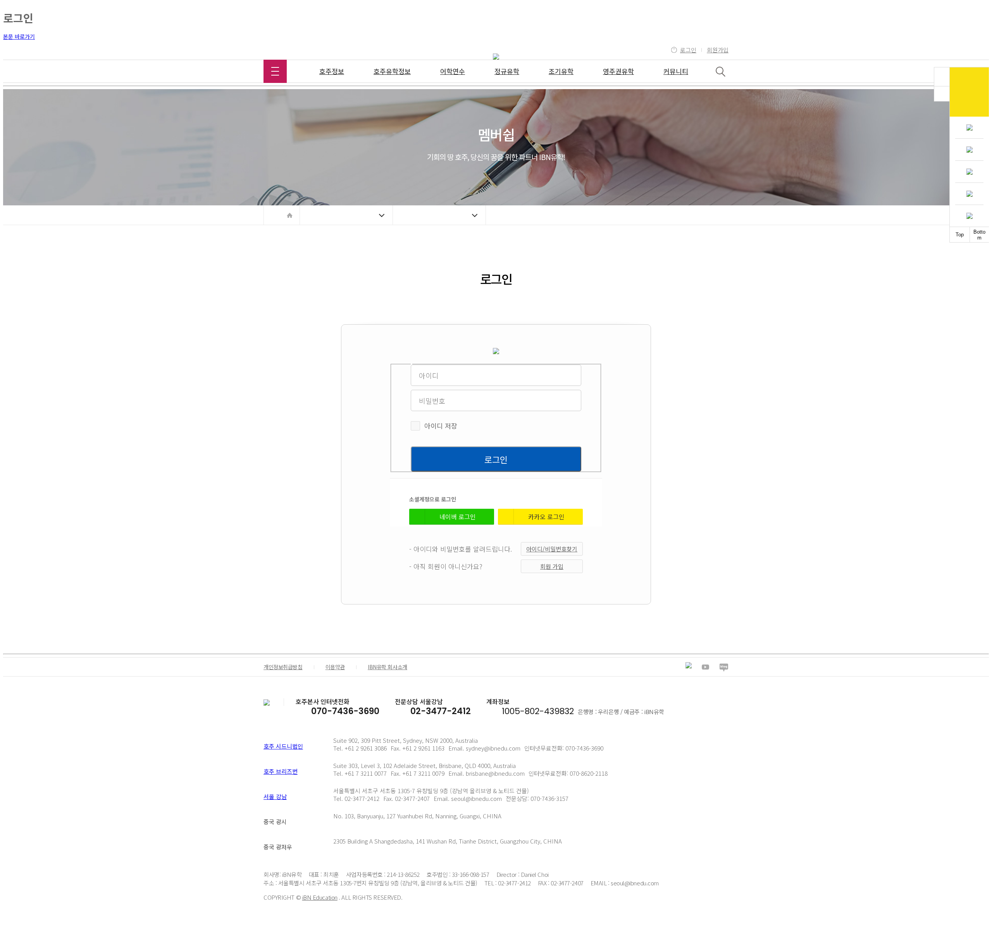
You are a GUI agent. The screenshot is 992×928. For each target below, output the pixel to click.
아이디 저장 (440, 425)
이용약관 (335, 667)
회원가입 (717, 49)
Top (960, 235)
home (289, 215)
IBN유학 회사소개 (387, 667)
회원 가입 (551, 566)
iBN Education (320, 897)
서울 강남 (275, 796)
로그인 (688, 49)
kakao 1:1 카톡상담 (969, 92)
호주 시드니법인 (283, 746)
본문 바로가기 (19, 36)
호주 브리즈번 (281, 771)
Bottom (979, 235)
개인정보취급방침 (283, 667)
